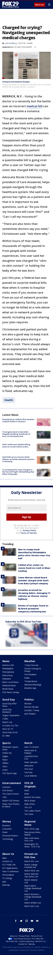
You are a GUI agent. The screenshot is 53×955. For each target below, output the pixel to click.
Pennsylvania (8, 672)
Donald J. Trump (31, 710)
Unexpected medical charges (16, 81)
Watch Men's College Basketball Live (32, 888)
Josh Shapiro (30, 713)
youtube (32, 921)
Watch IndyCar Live (31, 881)
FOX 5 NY (22, 43)
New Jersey (7, 675)
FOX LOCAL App (31, 828)
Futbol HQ (7, 753)
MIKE (26, 790)
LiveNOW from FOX (31, 757)
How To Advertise (10, 871)
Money (6, 821)
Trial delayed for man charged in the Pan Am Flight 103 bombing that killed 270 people (18, 471)
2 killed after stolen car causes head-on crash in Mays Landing (34, 568)
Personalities (8, 874)
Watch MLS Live (31, 906)
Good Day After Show (9, 704)
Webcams (28, 765)
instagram (26, 921)
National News (9, 685)
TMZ (4, 797)
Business (6, 825)
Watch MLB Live (31, 870)
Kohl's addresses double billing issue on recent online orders (16, 445)
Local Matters (30, 775)
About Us (8, 854)
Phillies (5, 763)
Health (30, 43)
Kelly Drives (29, 804)
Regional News (29, 823)
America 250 (8, 665)
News (5, 661)
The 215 (28, 807)
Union (5, 769)
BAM (26, 793)
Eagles (5, 756)
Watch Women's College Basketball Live (32, 897)
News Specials (30, 762)
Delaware (6, 678)
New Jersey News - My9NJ (33, 833)
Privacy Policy (29, 530)
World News (7, 689)
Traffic (5, 718)
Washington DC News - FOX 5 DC (32, 845)
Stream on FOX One (31, 855)
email (37, 921)
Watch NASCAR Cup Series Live (31, 875)
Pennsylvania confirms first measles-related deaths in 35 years (18, 420)
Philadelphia (7, 668)
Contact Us (7, 861)
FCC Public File (9, 864)
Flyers (5, 759)
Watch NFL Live (31, 861)
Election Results (31, 707)
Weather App (30, 688)
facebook (16, 921)
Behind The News (32, 797)
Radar (27, 677)
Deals (4, 832)
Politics (29, 699)
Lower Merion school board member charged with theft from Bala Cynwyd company (33, 580)
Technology (7, 839)
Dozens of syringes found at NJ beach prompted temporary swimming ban (33, 608)
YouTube (28, 772)
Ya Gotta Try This (10, 725)
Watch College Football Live (30, 866)
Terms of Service (28, 533)
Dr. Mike (6, 735)
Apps (4, 858)
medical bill (35, 106)
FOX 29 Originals (30, 784)
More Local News (10, 682)
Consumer (7, 828)
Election (28, 703)
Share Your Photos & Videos (11, 805)
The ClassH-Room (10, 793)
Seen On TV (7, 729)
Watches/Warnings (32, 684)
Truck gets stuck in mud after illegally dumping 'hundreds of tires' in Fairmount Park (16, 434)
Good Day (8, 699)
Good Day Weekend (7, 710)
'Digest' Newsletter (11, 715)
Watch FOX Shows (10, 800)
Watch (28, 743)
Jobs (4, 881)
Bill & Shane (29, 800)
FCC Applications (10, 868)
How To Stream (31, 747)
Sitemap (6, 885)
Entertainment (11, 783)
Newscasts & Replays (30, 751)
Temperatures (30, 681)
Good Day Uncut (10, 732)
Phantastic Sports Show (10, 748)
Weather (29, 661)
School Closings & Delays (32, 669)
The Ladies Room (32, 810)
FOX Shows (7, 790)
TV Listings (7, 878)
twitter (21, 921)
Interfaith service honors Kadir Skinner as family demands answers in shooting (18, 459)
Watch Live (39, 5)
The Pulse (28, 814)
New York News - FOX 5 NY (32, 839)
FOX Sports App (9, 773)
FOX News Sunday (10, 692)
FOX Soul (28, 769)
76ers (4, 766)
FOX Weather (30, 674)
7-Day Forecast (31, 665)
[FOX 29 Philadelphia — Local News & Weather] (10, 4)
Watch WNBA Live (32, 902)
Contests (6, 787)
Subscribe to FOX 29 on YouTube (23, 621)
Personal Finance (10, 835)
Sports (6, 743)
